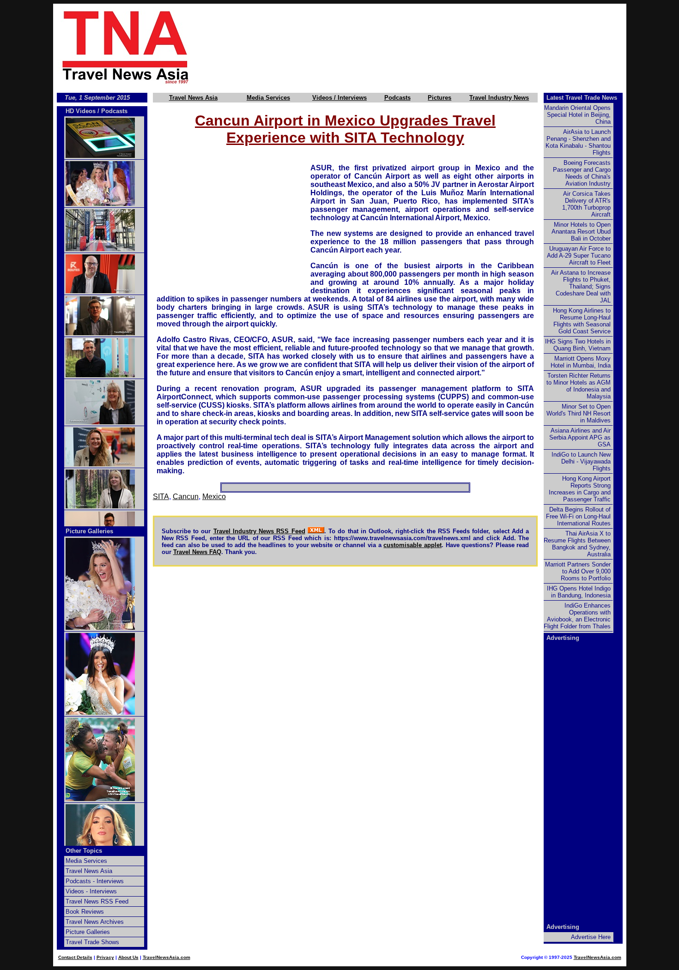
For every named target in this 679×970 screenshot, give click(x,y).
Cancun (186, 496)
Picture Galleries (89, 531)
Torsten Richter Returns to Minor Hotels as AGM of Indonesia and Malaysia (578, 386)
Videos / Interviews (339, 97)
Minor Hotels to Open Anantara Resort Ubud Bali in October (581, 231)
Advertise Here (591, 937)
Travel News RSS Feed (97, 901)
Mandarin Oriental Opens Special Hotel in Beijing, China (577, 114)
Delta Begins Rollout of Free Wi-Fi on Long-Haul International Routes (578, 516)
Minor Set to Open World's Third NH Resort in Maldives (578, 413)
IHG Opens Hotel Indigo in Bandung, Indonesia (579, 592)
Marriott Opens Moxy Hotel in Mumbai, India (581, 362)
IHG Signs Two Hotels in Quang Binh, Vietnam (578, 345)
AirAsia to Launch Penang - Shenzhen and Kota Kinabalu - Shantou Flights (578, 142)
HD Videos (81, 111)
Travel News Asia (193, 97)
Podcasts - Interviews (95, 881)
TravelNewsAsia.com (166, 957)
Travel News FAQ (197, 551)
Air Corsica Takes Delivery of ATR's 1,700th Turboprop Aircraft (586, 204)
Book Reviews (85, 911)
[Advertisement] (423, 46)
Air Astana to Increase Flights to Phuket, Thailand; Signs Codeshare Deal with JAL (581, 286)
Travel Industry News (499, 97)
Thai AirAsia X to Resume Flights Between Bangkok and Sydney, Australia (577, 544)
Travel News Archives (95, 921)
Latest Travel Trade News (581, 97)
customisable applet (412, 545)
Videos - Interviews (91, 891)
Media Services (268, 97)
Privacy (105, 957)
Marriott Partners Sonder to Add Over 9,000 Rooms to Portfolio (578, 571)
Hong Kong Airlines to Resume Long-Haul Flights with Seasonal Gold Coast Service (582, 321)
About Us (128, 957)
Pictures (439, 97)
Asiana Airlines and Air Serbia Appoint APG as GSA (580, 437)
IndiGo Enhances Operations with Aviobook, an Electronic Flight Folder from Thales (577, 616)
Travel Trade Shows (92, 942)
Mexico (214, 496)
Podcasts (397, 97)
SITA (161, 496)
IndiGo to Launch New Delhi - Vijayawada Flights (581, 461)
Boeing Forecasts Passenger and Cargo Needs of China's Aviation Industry (582, 173)
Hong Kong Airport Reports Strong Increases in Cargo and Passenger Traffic (580, 489)
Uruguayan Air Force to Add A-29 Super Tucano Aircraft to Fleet (579, 255)
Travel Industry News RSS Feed (259, 531)
